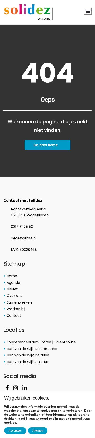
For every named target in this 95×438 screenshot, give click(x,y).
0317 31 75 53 (22, 226)
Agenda (13, 282)
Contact (14, 315)
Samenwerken (19, 302)
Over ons (14, 295)
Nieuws (13, 289)
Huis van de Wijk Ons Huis (28, 361)
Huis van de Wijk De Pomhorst (32, 348)
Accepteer (15, 430)
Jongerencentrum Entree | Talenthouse (41, 342)
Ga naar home (45, 145)
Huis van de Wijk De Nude (28, 355)
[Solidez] (28, 12)
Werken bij (16, 308)
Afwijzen (37, 430)
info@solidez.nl (23, 238)
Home (12, 276)
